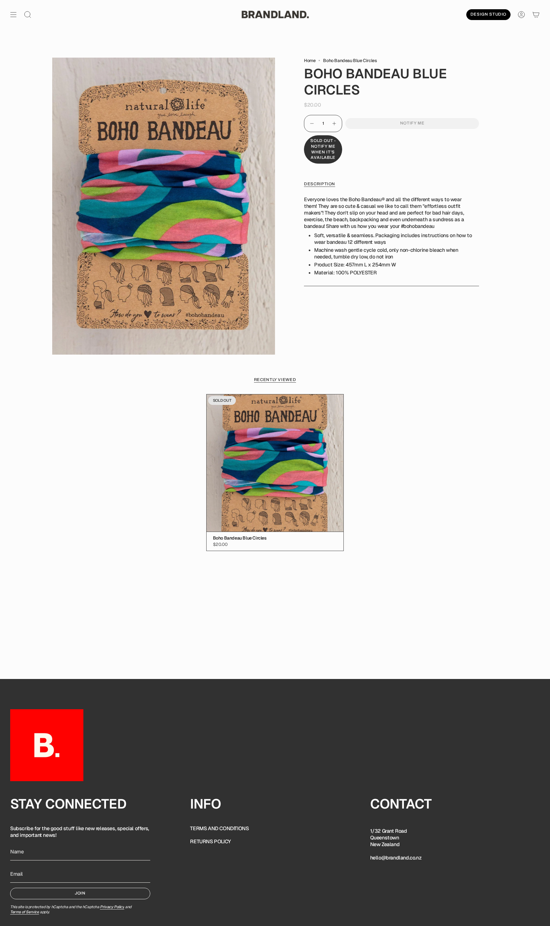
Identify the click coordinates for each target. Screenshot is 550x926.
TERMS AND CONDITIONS (219, 828)
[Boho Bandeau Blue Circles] (275, 463)
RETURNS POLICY (210, 841)
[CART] (536, 14)
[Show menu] (13, 14)
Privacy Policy (112, 906)
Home (309, 60)
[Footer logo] (46, 745)
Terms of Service (24, 912)
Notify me (412, 123)
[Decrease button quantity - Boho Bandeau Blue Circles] (311, 123)
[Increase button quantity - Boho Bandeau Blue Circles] (334, 123)
